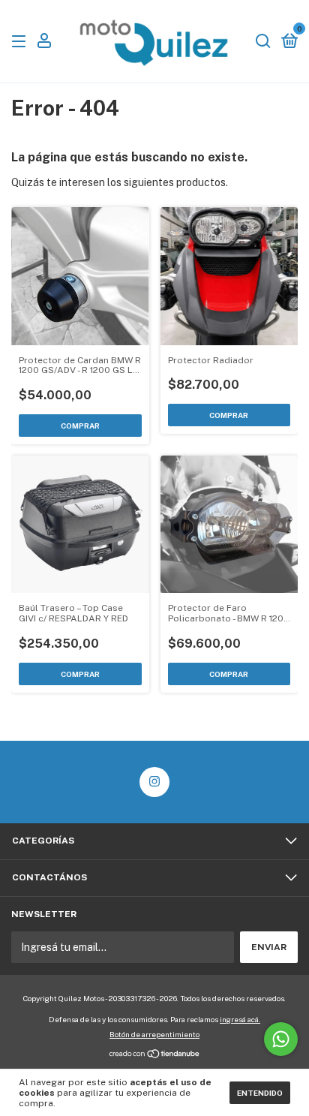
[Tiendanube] (155, 1055)
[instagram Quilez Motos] (155, 782)
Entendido (260, 1092)
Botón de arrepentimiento (155, 1034)
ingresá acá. (240, 1019)
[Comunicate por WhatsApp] (281, 1039)
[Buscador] (263, 42)
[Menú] (21, 42)
